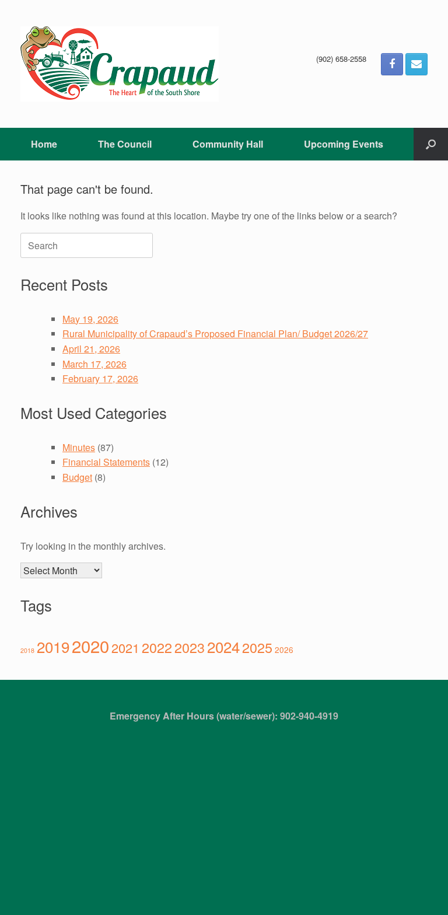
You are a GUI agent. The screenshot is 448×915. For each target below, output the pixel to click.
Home (44, 144)
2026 (284, 649)
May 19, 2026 (90, 319)
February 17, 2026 (100, 378)
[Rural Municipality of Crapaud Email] (416, 64)
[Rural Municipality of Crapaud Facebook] (392, 64)
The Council (125, 144)
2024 (223, 646)
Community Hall (227, 144)
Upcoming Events (343, 144)
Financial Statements (106, 462)
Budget (77, 477)
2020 (90, 645)
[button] (431, 144)
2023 (189, 647)
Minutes (78, 447)
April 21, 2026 (91, 348)
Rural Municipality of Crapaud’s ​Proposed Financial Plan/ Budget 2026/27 (215, 333)
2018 (27, 650)
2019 (53, 646)
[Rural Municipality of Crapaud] (119, 64)
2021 (125, 647)
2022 (157, 647)
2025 (257, 647)
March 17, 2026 (94, 364)
